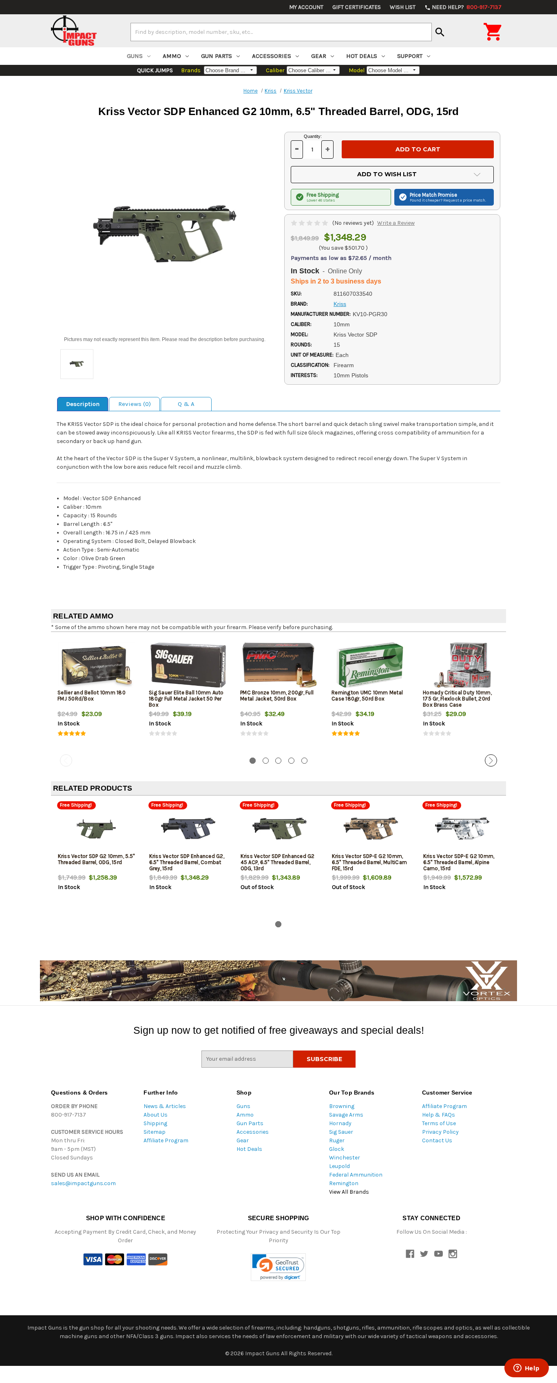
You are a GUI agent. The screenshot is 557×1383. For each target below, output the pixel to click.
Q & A (186, 404)
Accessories (271, 56)
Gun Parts (216, 56)
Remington (343, 1183)
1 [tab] (253, 761)
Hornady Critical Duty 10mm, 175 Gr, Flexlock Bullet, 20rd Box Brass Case (457, 698)
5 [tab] (304, 761)
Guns (135, 56)
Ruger (337, 1140)
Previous (66, 760)
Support (409, 56)
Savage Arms (346, 1114)
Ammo (172, 56)
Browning (341, 1106)
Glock (336, 1149)
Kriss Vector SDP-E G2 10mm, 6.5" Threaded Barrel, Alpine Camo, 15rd (459, 862)
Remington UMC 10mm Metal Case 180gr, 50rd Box (367, 695)
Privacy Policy (440, 1131)
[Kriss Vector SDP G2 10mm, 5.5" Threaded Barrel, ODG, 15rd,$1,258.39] (97, 828)
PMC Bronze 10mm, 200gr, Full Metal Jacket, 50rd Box (277, 695)
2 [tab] (266, 761)
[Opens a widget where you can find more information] (526, 1369)
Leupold (339, 1166)
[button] (278, 1267)
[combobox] (281, 32)
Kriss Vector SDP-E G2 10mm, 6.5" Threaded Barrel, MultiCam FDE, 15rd (369, 862)
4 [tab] (291, 761)
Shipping (155, 1123)
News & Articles (165, 1106)
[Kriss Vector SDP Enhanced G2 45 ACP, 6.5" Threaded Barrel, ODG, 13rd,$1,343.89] (279, 828)
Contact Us (437, 1140)
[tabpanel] (96, 695)
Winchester (344, 1157)
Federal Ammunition (355, 1174)
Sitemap (155, 1131)
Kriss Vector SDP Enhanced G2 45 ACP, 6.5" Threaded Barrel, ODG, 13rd (278, 862)
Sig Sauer (341, 1131)
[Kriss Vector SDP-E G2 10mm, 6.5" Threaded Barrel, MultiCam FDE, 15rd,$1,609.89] (371, 828)
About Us (156, 1114)
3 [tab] (278, 761)
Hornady (340, 1123)
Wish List (403, 7)
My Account (306, 7)
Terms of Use (439, 1123)
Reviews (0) (134, 404)
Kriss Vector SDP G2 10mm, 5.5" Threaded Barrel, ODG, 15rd (96, 859)
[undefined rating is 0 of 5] (310, 222)
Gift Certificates (356, 7)
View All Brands (349, 1191)
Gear (318, 56)
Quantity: (313, 136)
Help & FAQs (438, 1114)
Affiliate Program (166, 1140)
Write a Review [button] (396, 222)
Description (82, 404)
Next (491, 760)
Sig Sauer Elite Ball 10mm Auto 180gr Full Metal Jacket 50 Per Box (186, 698)
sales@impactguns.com (83, 1183)
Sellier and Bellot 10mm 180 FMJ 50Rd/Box (91, 695)
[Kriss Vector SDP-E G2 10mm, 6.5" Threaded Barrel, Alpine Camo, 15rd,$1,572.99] (462, 828)
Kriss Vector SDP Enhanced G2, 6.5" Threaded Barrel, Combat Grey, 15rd (186, 862)
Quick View (97, 665)
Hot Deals (361, 56)
